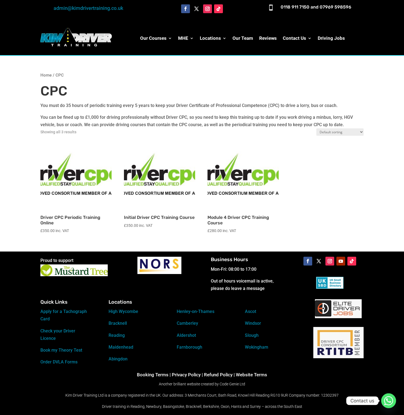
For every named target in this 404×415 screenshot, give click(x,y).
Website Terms (251, 374)
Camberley (187, 323)
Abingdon (118, 359)
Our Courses (153, 38)
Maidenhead (121, 347)
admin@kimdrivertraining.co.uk (88, 8)
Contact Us (294, 38)
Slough (252, 335)
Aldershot (186, 335)
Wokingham (256, 347)
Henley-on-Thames (195, 311)
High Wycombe (123, 311)
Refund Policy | (220, 374)
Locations (210, 38)
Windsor (253, 323)
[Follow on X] (196, 8)
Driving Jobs (331, 38)
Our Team (243, 38)
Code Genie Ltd (232, 384)
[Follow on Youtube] (340, 261)
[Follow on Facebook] (185, 8)
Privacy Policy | (187, 374)
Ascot (250, 311)
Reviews (268, 38)
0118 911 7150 (295, 7)
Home (46, 75)
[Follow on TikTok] (218, 8)
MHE (183, 38)
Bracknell (118, 323)
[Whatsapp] (388, 400)
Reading (117, 335)
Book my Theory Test (61, 350)
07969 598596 (335, 7)
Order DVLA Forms (59, 362)
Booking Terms (152, 374)
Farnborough (189, 347)
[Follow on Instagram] (207, 8)
